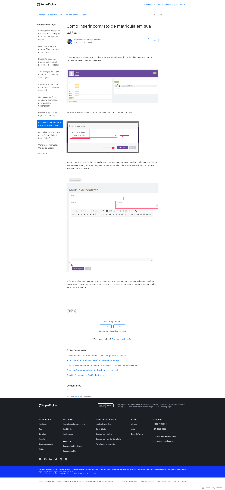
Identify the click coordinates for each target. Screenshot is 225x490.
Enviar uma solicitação (167, 4)
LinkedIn (75, 311)
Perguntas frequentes (69, 15)
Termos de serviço (147, 481)
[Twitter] (55, 459)
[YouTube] (40, 459)
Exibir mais (42, 153)
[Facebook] (45, 459)
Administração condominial (74, 424)
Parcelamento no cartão (105, 444)
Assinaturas (68, 434)
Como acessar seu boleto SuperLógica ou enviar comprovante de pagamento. (102, 365)
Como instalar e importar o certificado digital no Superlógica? (49, 135)
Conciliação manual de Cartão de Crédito (48, 146)
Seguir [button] (153, 40)
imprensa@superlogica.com (165, 441)
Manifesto (43, 424)
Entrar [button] (182, 4)
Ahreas (134, 424)
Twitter (72, 311)
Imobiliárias (68, 429)
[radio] (106, 326)
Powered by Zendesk (214, 488)
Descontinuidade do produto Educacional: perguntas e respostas (48, 62)
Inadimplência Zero (103, 424)
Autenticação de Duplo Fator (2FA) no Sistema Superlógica (48, 74)
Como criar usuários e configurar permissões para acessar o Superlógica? (48, 101)
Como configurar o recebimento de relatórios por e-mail (92, 370)
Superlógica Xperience (72, 446)
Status (41, 449)
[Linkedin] (50, 459)
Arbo (133, 429)
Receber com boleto (104, 434)
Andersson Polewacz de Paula (87, 39)
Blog (40, 429)
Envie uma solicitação (121, 339)
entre (77, 397)
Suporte (84, 15)
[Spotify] (66, 459)
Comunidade (149, 4)
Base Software (137, 434)
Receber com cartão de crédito (108, 439)
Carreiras (42, 434)
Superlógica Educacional (47, 15)
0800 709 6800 (160, 424)
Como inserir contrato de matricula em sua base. (49, 124)
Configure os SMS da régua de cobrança (47, 114)
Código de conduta (163, 481)
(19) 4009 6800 (160, 429)
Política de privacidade (129, 481)
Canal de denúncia (179, 481)
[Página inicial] (46, 4)
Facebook (68, 311)
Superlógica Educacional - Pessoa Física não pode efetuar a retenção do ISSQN (49, 35)
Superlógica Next (70, 451)
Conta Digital (101, 429)
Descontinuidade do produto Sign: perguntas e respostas (49, 49)
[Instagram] (61, 459)
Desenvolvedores (46, 444)
